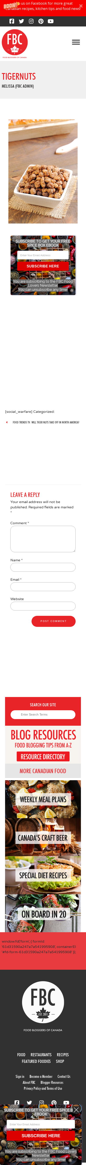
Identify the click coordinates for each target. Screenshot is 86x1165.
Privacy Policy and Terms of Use (43, 1088)
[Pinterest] (41, 22)
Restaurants (41, 1054)
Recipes (63, 1054)
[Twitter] (21, 22)
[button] (43, 8)
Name (16, 560)
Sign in (20, 1076)
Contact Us (64, 1076)
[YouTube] (50, 22)
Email (16, 579)
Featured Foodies (36, 1061)
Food (21, 1054)
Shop (60, 1061)
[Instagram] (31, 22)
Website (17, 599)
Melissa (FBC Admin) (18, 86)
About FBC (29, 1082)
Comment (19, 523)
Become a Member (41, 1076)
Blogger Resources (52, 1082)
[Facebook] (12, 22)
